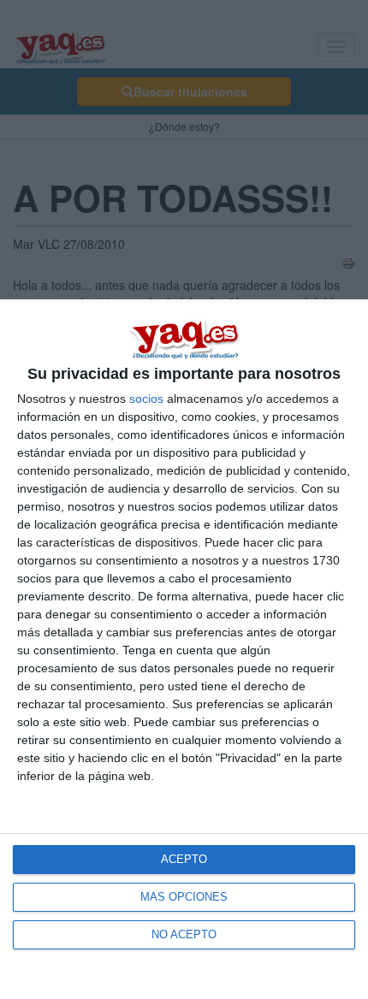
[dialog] (184, 649)
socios (146, 399)
